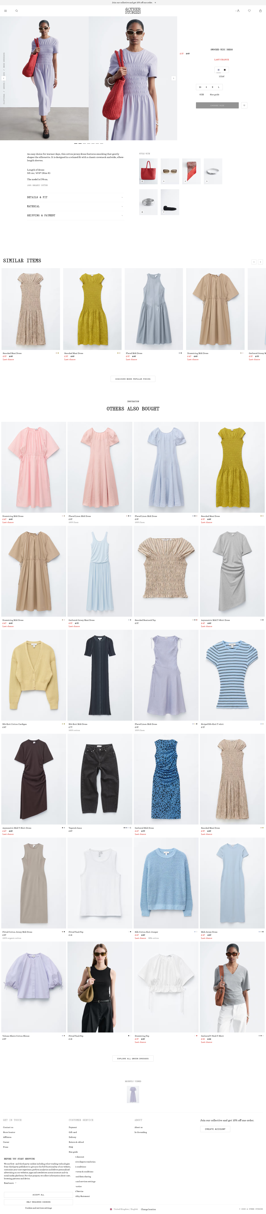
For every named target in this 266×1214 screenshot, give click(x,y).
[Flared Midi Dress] (154, 309)
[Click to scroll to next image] (260, 262)
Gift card (73, 1132)
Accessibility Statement (79, 1196)
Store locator (9, 1132)
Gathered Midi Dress (144, 828)
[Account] (238, 10)
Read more (9, 1183)
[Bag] (260, 10)
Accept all (38, 1195)
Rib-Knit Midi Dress (78, 724)
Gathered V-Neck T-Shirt (212, 1036)
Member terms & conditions (81, 1172)
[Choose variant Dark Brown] (225, 70)
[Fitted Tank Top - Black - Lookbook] (99, 987)
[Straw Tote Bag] (148, 171)
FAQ (71, 1147)
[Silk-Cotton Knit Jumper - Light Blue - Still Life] (166, 883)
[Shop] (5, 10)
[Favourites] (249, 10)
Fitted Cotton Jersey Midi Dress (17, 932)
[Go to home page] (133, 10)
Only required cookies (38, 1202)
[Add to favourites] (244, 105)
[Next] (173, 78)
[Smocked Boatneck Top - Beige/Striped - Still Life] (166, 571)
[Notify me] (142, 181)
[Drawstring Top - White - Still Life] (166, 987)
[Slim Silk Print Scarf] (191, 171)
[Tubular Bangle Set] (148, 202)
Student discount (76, 1157)
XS (200, 87)
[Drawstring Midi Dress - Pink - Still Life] (33, 467)
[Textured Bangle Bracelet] (213, 171)
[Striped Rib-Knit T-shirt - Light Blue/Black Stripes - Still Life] (232, 675)
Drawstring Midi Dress (197, 353)
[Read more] (133, 2)
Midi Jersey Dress (209, 932)
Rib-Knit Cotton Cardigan (14, 724)
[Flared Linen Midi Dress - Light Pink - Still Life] (99, 467)
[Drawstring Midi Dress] (215, 309)
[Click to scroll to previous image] (254, 262)
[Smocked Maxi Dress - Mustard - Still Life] (232, 467)
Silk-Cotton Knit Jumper (146, 932)
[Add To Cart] (164, 181)
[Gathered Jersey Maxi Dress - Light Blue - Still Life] (99, 571)
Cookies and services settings (38, 1208)
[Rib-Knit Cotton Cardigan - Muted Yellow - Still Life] (33, 675)
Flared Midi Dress (134, 353)
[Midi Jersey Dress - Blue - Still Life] (232, 883)
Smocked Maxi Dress (12, 353)
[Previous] (3, 78)
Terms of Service (76, 1191)
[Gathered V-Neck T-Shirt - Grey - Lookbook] (232, 987)
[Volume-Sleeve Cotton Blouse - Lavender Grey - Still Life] (33, 987)
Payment (73, 1127)
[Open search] (16, 10)
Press (5, 1147)
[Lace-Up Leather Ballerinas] (170, 202)
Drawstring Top (142, 1036)
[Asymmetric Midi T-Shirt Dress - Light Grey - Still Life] (232, 571)
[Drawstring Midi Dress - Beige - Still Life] (33, 571)
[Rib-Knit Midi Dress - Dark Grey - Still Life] (99, 675)
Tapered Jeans (75, 828)
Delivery (72, 1137)
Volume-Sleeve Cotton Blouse (15, 1036)
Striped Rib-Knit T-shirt (212, 724)
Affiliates (7, 1137)
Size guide (214, 95)
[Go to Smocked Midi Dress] (133, 1094)
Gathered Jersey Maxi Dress (82, 620)
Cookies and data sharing (80, 1177)
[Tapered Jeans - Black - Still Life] (99, 779)
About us (139, 1127)
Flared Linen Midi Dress (80, 516)
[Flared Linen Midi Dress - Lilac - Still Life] (166, 675)
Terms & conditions (77, 1167)
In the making (141, 1132)
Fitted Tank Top (76, 932)
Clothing (4, 99)
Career (6, 1142)
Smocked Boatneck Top (145, 620)
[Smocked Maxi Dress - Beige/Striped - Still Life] (232, 779)
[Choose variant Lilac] (219, 70)
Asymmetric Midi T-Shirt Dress (215, 620)
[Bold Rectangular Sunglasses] (170, 171)
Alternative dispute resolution (82, 1162)
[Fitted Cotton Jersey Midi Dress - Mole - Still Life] (33, 883)
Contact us (8, 1127)
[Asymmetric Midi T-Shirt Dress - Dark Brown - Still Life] (33, 779)
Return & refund (76, 1142)
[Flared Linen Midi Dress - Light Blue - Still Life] (166, 467)
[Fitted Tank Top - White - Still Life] (99, 883)
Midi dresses (4, 60)
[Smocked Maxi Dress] (31, 309)
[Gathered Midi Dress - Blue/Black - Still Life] (166, 779)
